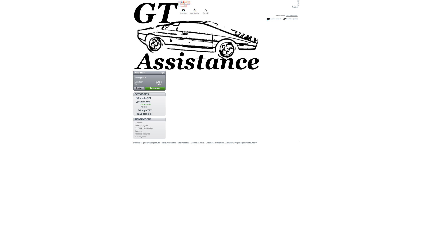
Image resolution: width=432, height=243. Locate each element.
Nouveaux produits (152, 143)
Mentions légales (141, 126)
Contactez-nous (197, 143)
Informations (142, 119)
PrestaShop (250, 143)
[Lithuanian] (182, 4)
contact (183, 13)
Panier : (289, 19)
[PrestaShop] (155, 35)
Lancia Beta (144, 101)
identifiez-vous (292, 16)
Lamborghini (145, 114)
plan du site (194, 13)
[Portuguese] (185, 6)
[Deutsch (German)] (188, 2)
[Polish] (182, 6)
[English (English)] (179, 2)
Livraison (138, 123)
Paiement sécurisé (142, 134)
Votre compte (276, 19)
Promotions (138, 143)
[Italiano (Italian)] (179, 4)
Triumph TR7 (145, 110)
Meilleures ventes (168, 143)
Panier (138, 72)
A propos (138, 131)
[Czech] (185, 4)
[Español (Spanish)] (185, 2)
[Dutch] (188, 4)
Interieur (144, 107)
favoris (206, 13)
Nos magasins (140, 137)
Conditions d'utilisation (144, 128)
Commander (155, 88)
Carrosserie (146, 104)
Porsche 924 (144, 98)
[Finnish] (179, 6)
